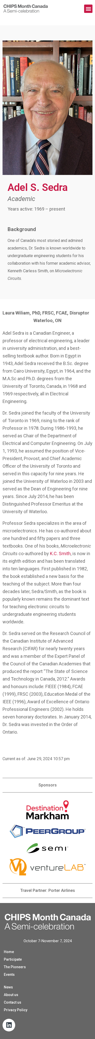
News (8, 987)
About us (11, 995)
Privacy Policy (15, 1010)
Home (9, 952)
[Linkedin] (9, 1025)
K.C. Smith (60, 553)
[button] (88, 9)
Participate (13, 959)
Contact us (12, 1002)
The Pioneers (15, 967)
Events (9, 975)
